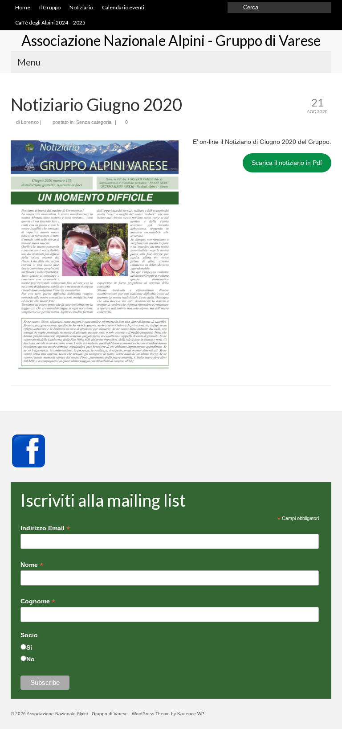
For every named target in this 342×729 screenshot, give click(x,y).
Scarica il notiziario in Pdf (287, 162)
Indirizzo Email (45, 528)
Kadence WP (190, 713)
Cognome (37, 601)
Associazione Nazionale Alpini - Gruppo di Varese (171, 40)
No (30, 659)
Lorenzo (30, 122)
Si (29, 647)
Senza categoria (93, 122)
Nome (31, 565)
